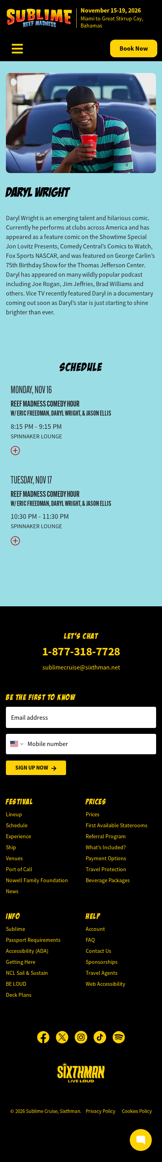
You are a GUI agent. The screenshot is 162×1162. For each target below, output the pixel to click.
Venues (14, 858)
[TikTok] (103, 1037)
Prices (92, 814)
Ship (11, 847)
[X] (65, 1037)
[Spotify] (118, 1037)
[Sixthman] (81, 1072)
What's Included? (106, 847)
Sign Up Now (31, 767)
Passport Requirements (33, 939)
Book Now (134, 48)
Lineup (14, 814)
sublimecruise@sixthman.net (81, 667)
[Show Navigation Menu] (17, 48)
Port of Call (19, 869)
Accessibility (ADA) (27, 950)
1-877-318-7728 (81, 651)
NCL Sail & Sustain (27, 972)
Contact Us (98, 950)
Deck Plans (18, 994)
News (12, 891)
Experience (18, 836)
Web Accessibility (105, 983)
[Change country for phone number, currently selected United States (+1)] (16, 744)
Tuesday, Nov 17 (31, 480)
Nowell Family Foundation (37, 880)
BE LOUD (16, 983)
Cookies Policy (137, 1111)
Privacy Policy (100, 1111)
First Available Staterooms (116, 825)
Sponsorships (102, 961)
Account (95, 928)
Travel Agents (102, 972)
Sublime (15, 928)
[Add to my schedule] (81, 450)
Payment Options (106, 858)
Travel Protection (106, 869)
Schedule (81, 367)
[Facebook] (46, 1037)
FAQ (90, 939)
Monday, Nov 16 (31, 389)
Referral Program (106, 836)
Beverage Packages (108, 880)
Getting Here (20, 961)
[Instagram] (84, 1037)
